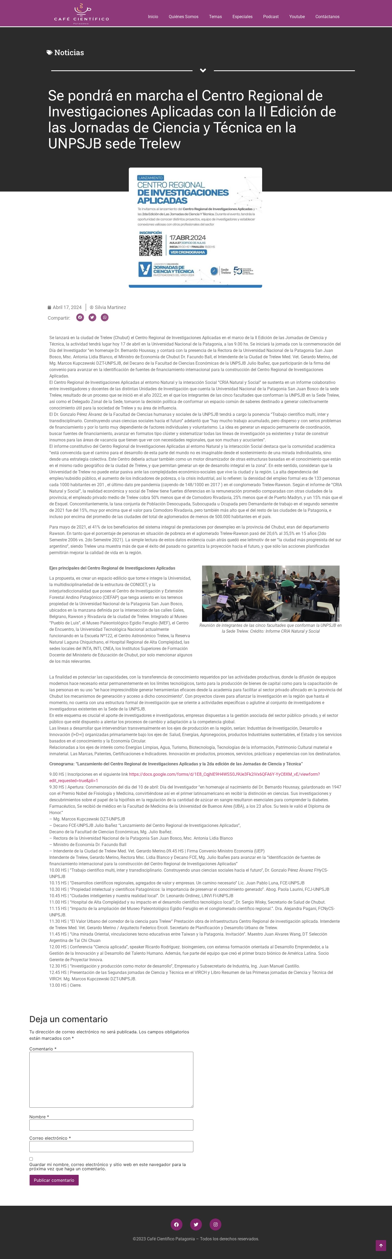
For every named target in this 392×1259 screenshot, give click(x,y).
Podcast (271, 16)
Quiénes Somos (183, 16)
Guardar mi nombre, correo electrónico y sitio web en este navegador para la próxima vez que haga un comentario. (107, 1166)
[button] (80, 317)
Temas (215, 16)
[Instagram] (215, 1224)
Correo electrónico (50, 1138)
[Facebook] (176, 1224)
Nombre (39, 1117)
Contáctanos (327, 16)
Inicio (153, 16)
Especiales (243, 16)
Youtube (297, 16)
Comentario (43, 1049)
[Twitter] (196, 1224)
